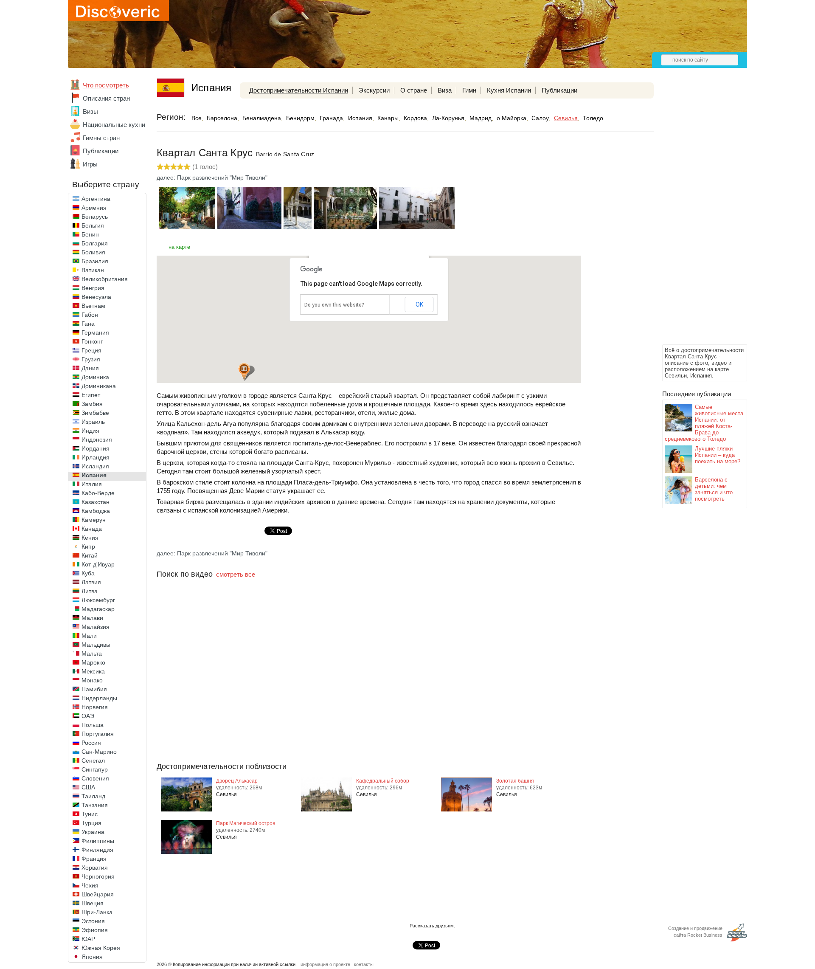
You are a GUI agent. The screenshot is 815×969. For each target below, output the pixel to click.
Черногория (98, 876)
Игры (90, 164)
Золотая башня (515, 781)
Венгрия (93, 288)
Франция (94, 858)
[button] (244, 372)
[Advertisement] (696, 214)
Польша (93, 724)
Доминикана (99, 386)
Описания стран (106, 98)
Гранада (331, 118)
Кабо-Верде (98, 493)
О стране (413, 90)
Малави (92, 617)
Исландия (95, 466)
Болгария (95, 243)
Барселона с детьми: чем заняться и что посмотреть (714, 489)
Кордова (415, 118)
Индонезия (97, 439)
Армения (94, 207)
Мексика (93, 671)
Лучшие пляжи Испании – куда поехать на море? (717, 455)
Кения (90, 537)
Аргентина (96, 198)
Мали (89, 635)
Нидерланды (99, 698)
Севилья (566, 118)
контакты (364, 964)
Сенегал (93, 760)
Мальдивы (96, 644)
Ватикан (93, 270)
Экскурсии (374, 90)
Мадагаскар (98, 609)
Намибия (94, 689)
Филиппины (98, 840)
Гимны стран (101, 137)
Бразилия (95, 261)
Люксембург (98, 600)
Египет (91, 395)
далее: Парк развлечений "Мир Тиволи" (212, 177)
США (88, 787)
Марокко (93, 662)
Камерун (94, 519)
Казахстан (96, 502)
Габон (90, 314)
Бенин (90, 234)
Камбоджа (96, 510)
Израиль (93, 421)
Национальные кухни (114, 124)
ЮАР (88, 938)
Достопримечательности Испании (298, 90)
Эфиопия (95, 930)
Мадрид (480, 118)
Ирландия (96, 457)
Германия (95, 332)
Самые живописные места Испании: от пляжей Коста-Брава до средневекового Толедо (704, 423)
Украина (93, 831)
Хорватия (95, 867)
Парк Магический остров (245, 823)
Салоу (540, 118)
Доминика (95, 377)
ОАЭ (88, 716)
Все (196, 118)
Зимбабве (95, 412)
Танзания (95, 805)
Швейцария (98, 894)
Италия (92, 484)
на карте (179, 247)
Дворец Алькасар (237, 781)
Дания (90, 368)
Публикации (100, 151)
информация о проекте (325, 964)
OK (419, 304)
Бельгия (93, 225)
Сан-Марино (99, 751)
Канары (388, 118)
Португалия (98, 733)
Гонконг (92, 341)
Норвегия (95, 707)
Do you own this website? (334, 305)
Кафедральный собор (382, 781)
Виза (445, 90)
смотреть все (235, 574)
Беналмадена (261, 118)
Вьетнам (93, 305)
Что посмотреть (106, 85)
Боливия (93, 252)
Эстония (93, 921)
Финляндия (97, 849)
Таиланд (93, 796)
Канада (92, 528)
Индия (90, 430)
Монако (92, 680)
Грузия (91, 359)
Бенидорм (300, 118)
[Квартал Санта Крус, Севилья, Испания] (187, 227)
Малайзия (96, 626)
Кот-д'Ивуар (98, 564)
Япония (92, 956)
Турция (91, 823)
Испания (94, 475)
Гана (88, 323)
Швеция (93, 903)
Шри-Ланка (97, 912)
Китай (90, 555)
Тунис (90, 814)
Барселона (222, 118)
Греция (91, 350)
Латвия (91, 582)
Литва (90, 591)
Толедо (593, 118)
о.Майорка (511, 118)
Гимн (469, 90)
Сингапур (95, 769)
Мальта (92, 653)
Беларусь (95, 216)
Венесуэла (96, 296)
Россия (91, 742)
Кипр (88, 546)
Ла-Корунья (448, 118)
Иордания (96, 448)
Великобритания (105, 279)
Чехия (90, 885)
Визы (90, 111)
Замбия (92, 403)
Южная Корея (101, 947)
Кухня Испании (509, 90)
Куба (88, 573)
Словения (95, 778)
